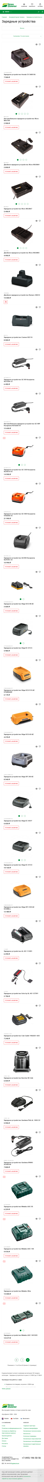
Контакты (5, 1443)
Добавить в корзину (5, 302)
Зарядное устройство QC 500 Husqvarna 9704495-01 (19, 515)
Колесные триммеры (29, 1436)
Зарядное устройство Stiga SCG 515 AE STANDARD (19, 691)
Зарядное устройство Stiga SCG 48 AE (19, 604)
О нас (3, 1426)
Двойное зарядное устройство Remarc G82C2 (22, 295)
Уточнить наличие (11, 81)
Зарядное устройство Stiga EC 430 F (18, 821)
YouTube (15, 1418)
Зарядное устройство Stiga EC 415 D (18, 865)
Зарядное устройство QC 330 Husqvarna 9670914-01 (19, 471)
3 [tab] (22, 114)
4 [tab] (25, 114)
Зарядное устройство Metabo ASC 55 (18, 1207)
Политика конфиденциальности (11, 1428)
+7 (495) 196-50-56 (31, 1458)
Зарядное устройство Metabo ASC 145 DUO (20, 1335)
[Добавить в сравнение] (36, 44)
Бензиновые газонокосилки (32, 1431)
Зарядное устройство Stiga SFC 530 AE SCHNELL (19, 908)
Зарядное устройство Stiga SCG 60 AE (19, 734)
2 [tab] (19, 114)
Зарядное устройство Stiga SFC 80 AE (18, 777)
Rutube (6, 1418)
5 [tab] (27, 114)
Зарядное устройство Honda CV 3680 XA (20, 74)
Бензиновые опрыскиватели (32, 1439)
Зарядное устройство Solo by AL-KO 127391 (21, 993)
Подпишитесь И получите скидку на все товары (10, 1458)
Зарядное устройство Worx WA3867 (18, 209)
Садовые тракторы (29, 1426)
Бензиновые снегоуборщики (32, 1441)
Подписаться (15, 1463)
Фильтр (22, 28)
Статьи (4, 1446)
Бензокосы (26, 1433)
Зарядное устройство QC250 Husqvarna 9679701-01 (19, 559)
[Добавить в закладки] (39, 44)
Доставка (5, 1438)
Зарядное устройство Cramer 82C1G (18, 337)
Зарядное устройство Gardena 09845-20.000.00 (18, 1163)
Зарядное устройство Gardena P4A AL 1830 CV (22, 1120)
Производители (7, 1436)
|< (16, 1360)
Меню (7, 12)
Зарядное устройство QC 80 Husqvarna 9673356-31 (19, 380)
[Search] (38, 12)
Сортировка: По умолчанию (21, 36)
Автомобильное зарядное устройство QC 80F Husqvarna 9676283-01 (22, 425)
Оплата (4, 1441)
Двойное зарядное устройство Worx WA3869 (21, 165)
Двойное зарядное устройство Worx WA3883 (21, 253)
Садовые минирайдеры (30, 1428)
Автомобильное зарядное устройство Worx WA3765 (21, 119)
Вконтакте (26, 1418)
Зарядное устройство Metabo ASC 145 (19, 1249)
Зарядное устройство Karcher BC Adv (18, 1078)
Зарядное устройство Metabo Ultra (17, 1291)
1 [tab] (16, 114)
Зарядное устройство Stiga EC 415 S (18, 648)
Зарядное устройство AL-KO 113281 (18, 951)
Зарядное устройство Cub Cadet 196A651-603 (22, 1036)
